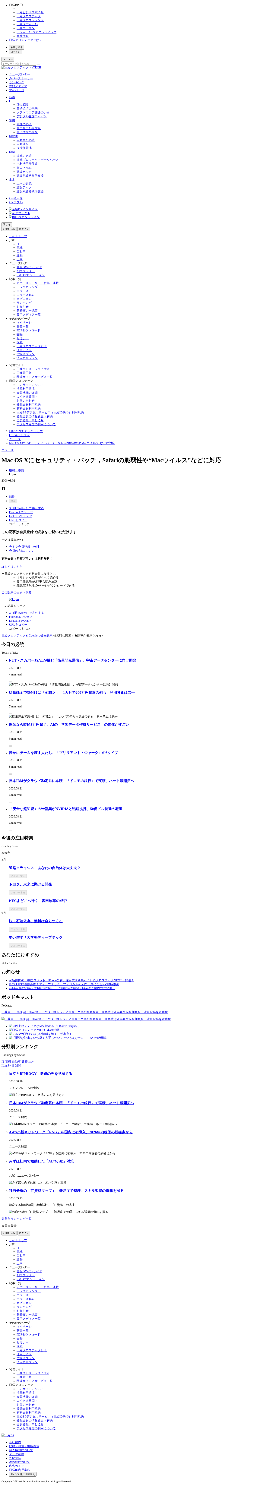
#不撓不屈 (16, 198)
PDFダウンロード (28, 330)
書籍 (20, 334)
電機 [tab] (8, 1061)
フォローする (18, 875)
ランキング (16, 82)
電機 (12, 120)
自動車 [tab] (16, 1061)
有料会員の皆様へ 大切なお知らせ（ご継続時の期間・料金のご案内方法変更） (62, 988)
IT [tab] (3, 1061)
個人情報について (21, 1450)
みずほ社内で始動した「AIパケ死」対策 (41, 1161)
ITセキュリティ (19, 435)
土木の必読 (24, 183)
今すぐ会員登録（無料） (25, 546)
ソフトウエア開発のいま (33, 112)
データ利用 (16, 1454)
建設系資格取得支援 (30, 175)
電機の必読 (24, 124)
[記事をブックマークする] (10, 681)
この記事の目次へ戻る (17, 592)
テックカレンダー (29, 287)
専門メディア (18, 86)
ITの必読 (22, 104)
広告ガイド (16, 1466)
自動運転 (23, 144)
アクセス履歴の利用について (36, 424)
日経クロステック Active (33, 369)
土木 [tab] (31, 1061)
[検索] (38, 64)
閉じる (6, 224)
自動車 (13, 136)
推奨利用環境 (26, 388)
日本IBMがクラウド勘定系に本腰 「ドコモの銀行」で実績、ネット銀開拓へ (71, 781)
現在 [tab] (5, 1065)
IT (10, 101)
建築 (12, 151)
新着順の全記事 (27, 310)
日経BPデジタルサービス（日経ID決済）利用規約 (50, 412)
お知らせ (23, 306)
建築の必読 (24, 155)
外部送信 (15, 1458)
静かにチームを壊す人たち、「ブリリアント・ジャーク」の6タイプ (63, 753)
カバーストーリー (21, 78)
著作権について (19, 1462)
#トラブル (16, 202)
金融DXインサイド (29, 267)
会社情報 (23, 36)
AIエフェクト (26, 271)
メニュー (8, 59)
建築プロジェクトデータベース (38, 159)
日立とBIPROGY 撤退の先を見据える (40, 1074)
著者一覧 (23, 326)
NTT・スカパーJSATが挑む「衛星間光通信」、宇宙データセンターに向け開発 (72, 660)
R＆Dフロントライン (31, 275)
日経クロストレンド (30, 20)
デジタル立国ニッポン (32, 116)
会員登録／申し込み (30, 420)
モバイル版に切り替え (23, 1474)
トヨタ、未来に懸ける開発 (30, 884)
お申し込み (17, 47)
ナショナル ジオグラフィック (36, 32)
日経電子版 (24, 373)
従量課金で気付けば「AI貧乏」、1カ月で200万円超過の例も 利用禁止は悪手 (72, 692)
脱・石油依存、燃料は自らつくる (36, 921)
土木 (12, 179)
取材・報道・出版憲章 (24, 1446)
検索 (20, 342)
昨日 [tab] (11, 1065)
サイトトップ (18, 236)
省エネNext (24, 167)
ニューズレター (19, 74)
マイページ (16, 90)
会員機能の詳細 (27, 392)
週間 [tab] (18, 1065)
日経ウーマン (26, 28)
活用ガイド (24, 350)
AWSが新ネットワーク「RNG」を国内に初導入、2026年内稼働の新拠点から (71, 1132)
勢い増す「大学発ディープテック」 (37, 937)
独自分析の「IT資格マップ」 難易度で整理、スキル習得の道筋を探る (66, 1191)
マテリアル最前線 (29, 128)
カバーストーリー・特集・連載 (38, 283)
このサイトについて (30, 384)
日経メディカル (27, 24)
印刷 (12, 496)
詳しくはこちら (12, 566)
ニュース (23, 290)
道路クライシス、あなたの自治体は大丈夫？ (45, 868)
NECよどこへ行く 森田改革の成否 (38, 901)
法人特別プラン (27, 358)
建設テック (24, 171)
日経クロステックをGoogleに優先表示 (27, 635)
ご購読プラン (26, 354)
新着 (12, 97)
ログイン (15, 51)
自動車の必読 (26, 140)
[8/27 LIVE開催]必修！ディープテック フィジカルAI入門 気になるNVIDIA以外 (64, 984)
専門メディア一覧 (29, 314)
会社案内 (15, 1442)
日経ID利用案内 (19, 1470)
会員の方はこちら (21, 550)
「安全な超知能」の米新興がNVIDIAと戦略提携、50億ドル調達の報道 (65, 809)
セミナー (23, 338)
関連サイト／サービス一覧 (35, 376)
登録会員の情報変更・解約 (35, 416)
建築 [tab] (25, 1061)
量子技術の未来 (27, 108)
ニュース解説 (26, 294)
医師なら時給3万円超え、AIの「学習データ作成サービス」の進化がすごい (69, 724)
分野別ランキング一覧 (17, 1218)
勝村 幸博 (16, 470)
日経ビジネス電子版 (30, 12)
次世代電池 (24, 148)
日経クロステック (29, 16)
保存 (13, 501)
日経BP (14, 5)
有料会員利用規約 (29, 408)
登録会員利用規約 (29, 404)
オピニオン (24, 298)
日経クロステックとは (32, 346)
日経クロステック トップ (26, 431)
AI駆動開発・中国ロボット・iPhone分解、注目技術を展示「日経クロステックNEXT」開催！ (71, 980)
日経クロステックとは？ (25, 40)
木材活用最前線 (27, 163)
